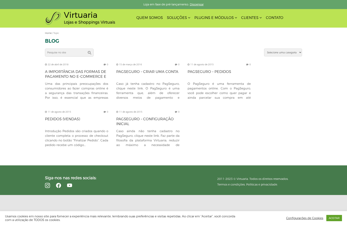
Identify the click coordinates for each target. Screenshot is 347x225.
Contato (274, 18)
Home (48, 33)
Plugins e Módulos (214, 18)
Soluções (177, 18)
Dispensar (197, 4)
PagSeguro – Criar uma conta (147, 71)
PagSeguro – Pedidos (209, 71)
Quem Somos (149, 18)
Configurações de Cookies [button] (304, 218)
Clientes (249, 18)
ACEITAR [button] (334, 218)
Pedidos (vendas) (62, 119)
